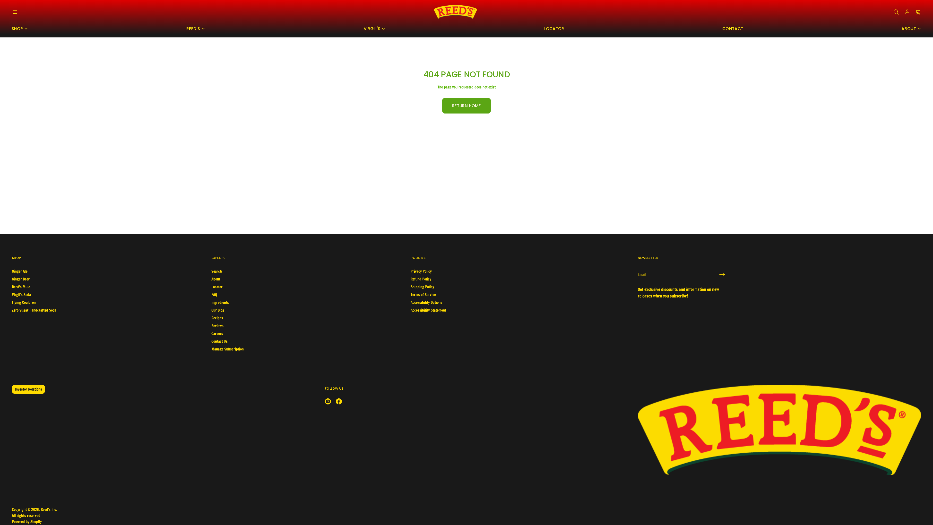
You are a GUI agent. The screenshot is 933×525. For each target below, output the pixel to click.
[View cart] (918, 12)
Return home (466, 106)
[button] (896, 12)
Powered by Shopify (27, 521)
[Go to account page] (907, 12)
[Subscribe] (722, 274)
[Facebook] (338, 401)
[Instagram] (327, 401)
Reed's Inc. (49, 509)
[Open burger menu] (15, 12)
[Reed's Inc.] (455, 12)
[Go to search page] (896, 12)
